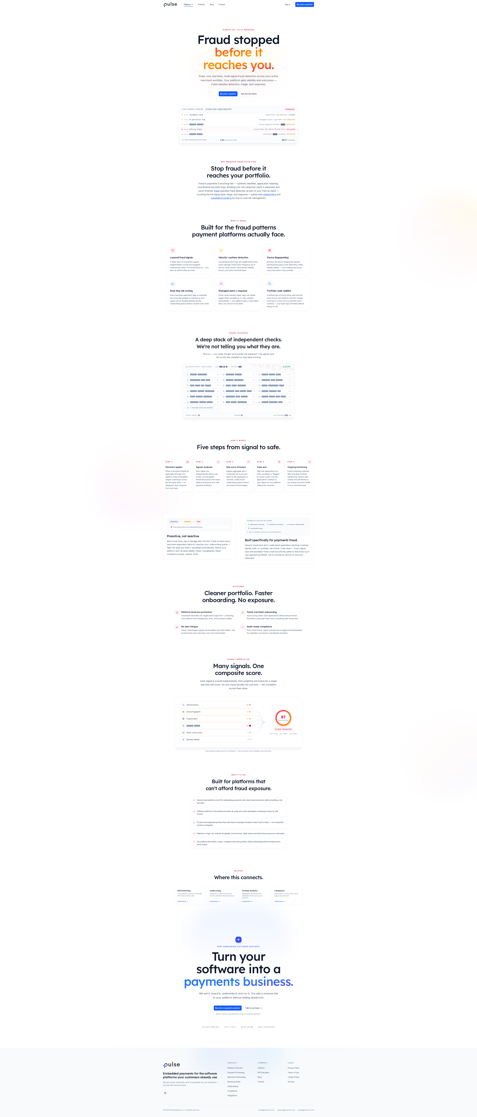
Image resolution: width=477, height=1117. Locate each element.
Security (291, 1082)
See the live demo (249, 94)
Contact (222, 4)
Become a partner (228, 94)
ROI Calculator (263, 1072)
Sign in (287, 4)
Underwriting (233, 1086)
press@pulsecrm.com (306, 1110)
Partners (201, 4)
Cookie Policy (293, 1077)
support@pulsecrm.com (286, 1110)
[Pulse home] (171, 1065)
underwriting (269, 194)
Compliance (232, 1091)
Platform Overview (235, 1068)
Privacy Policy (293, 1068)
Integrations (232, 1095)
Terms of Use (293, 1072)
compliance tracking (221, 198)
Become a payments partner (227, 1008)
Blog (212, 4)
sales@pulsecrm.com (266, 1110)
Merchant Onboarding (237, 1077)
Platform (187, 4)
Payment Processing (236, 1072)
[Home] (170, 4)
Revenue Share (234, 1082)
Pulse (216, 191)
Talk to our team (252, 1008)
